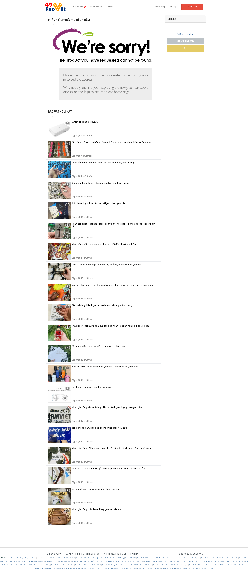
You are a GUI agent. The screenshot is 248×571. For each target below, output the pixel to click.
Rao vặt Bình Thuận (51, 561)
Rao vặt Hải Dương (162, 561)
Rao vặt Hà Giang (113, 561)
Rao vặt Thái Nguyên (180, 568)
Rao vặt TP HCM (130, 558)
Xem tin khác (187, 34)
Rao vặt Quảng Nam (74, 568)
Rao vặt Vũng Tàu (194, 558)
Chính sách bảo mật (115, 554)
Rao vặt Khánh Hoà (30, 565)
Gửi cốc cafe (53, 554)
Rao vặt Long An (183, 565)
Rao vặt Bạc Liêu (232, 558)
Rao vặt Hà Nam (126, 561)
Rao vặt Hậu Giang (237, 561)
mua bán (40, 558)
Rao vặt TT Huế (207, 568)
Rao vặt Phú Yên (47, 568)
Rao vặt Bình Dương (23, 561)
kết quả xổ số (70, 558)
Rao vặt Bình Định (65, 561)
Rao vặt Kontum (56, 565)
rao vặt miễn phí (19, 558)
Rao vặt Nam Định (195, 565)
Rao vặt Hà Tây (137, 561)
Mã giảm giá (78, 7)
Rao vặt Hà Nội (106, 558)
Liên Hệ (134, 554)
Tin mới (109, 7)
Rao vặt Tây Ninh (154, 568)
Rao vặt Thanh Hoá (195, 568)
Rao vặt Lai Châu (68, 565)
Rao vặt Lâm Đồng (81, 565)
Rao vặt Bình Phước (37, 561)
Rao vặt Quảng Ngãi (89, 568)
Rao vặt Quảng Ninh (103, 568)
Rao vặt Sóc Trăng (129, 568)
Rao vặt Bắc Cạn (207, 558)
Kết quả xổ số (96, 7)
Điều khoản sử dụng (88, 554)
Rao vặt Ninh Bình (220, 565)
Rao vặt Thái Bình (167, 568)
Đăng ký (172, 7)
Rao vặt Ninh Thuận (234, 565)
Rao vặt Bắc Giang (219, 558)
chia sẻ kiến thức (81, 558)
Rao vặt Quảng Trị (116, 568)
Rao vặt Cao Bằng (89, 561)
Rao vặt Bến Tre (10, 561)
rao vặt (10, 558)
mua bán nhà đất (49, 558)
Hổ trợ (69, 554)
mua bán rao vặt (60, 558)
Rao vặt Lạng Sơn (159, 565)
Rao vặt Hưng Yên (16, 565)
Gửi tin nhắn (187, 41)
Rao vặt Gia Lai (101, 561)
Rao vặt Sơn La (142, 568)
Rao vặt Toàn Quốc (94, 558)
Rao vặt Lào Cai (171, 565)
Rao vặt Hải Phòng (143, 558)
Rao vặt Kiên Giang (43, 565)
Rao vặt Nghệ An (208, 565)
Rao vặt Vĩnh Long (181, 558)
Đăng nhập (160, 7)
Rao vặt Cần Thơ (156, 558)
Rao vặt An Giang (169, 558)
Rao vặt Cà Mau (77, 561)
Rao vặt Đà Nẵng (118, 558)
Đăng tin (192, 7)
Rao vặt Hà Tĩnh (149, 561)
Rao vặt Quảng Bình (60, 568)
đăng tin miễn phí (30, 558)
